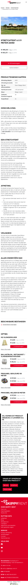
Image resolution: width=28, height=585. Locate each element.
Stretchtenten (15, 7)
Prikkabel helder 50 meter (13, 393)
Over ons (3, 509)
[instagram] (2, 551)
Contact (3, 536)
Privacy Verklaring (6, 532)
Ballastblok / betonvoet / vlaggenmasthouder (13, 355)
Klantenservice (5, 538)
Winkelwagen (5, 534)
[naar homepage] (14, 2)
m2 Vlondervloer (9, 337)
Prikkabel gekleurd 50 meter (11, 374)
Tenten (7, 7)
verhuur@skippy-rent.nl (9, 568)
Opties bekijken (14, 67)
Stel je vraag (7, 489)
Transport (4, 523)
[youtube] (2, 548)
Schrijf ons (14, 485)
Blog (2, 520)
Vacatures (4, 513)
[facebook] (2, 544)
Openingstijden (5, 511)
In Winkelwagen (14, 63)
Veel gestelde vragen (7, 527)
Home (2, 7)
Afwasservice (5, 522)
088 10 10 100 (5, 565)
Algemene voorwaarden (8, 525)
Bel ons (6, 485)
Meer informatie (5, 349)
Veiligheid (4, 518)
